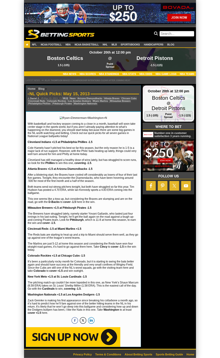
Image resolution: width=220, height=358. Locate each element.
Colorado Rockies (56, 101)
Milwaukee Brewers (120, 101)
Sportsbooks (130, 44)
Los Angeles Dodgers (79, 101)
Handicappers (153, 44)
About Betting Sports (138, 354)
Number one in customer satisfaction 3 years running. (172, 135)
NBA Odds (145, 74)
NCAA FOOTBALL (51, 44)
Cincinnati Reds (36, 101)
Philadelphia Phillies (39, 103)
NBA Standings (109, 74)
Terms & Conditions (108, 354)
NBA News (69, 74)
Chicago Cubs (129, 98)
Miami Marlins (100, 101)
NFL (34, 44)
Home (31, 88)
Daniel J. (34, 98)
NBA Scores (88, 74)
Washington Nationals (85, 103)
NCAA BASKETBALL (87, 44)
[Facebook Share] (75, 320)
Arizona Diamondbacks (90, 98)
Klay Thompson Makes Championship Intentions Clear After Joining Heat (87, 80)
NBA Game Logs (166, 74)
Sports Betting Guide (169, 354)
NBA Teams (187, 74)
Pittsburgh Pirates (62, 103)
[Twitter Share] (83, 320)
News (73, 98)
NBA (68, 44)
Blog (170, 44)
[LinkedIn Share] (91, 320)
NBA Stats (129, 74)
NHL (105, 44)
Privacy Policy (82, 354)
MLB (114, 44)
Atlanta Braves (111, 98)
